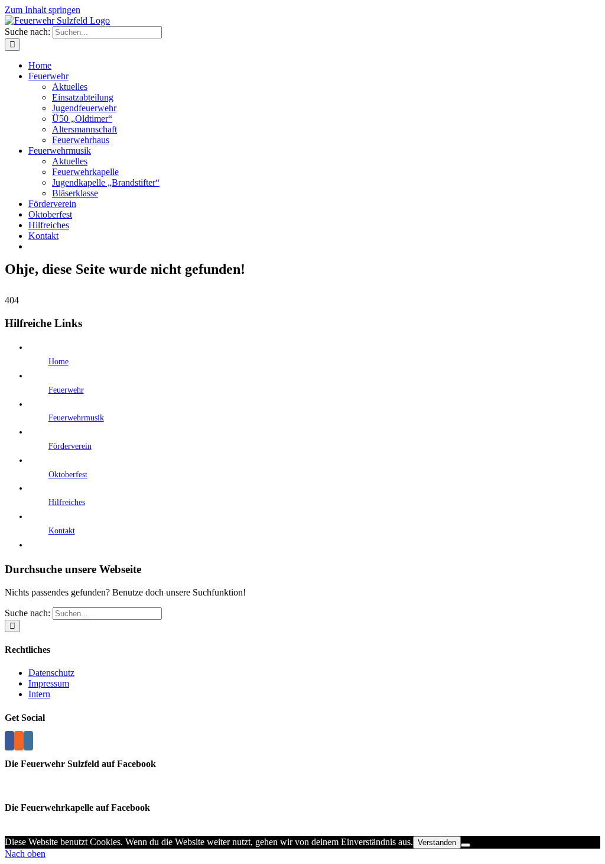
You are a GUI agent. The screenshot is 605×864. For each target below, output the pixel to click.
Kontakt (61, 530)
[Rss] (19, 740)
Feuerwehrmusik (76, 417)
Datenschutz (51, 673)
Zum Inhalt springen (42, 10)
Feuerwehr (66, 390)
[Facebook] (9, 740)
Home (58, 361)
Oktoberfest (67, 474)
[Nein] (465, 845)
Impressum (48, 683)
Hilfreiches (66, 502)
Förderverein (70, 446)
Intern (39, 694)
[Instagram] (28, 740)
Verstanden (437, 842)
